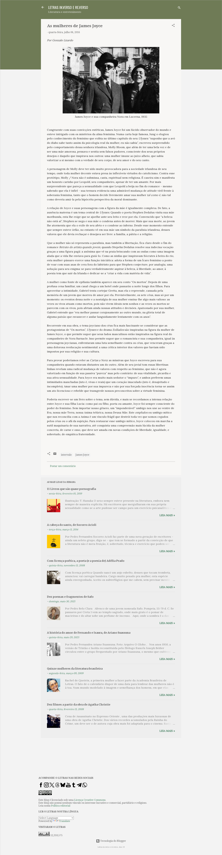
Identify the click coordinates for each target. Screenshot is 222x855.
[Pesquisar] (179, 8)
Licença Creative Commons (89, 800)
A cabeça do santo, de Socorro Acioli (71, 525)
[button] (173, 26)
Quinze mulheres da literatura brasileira (75, 668)
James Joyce (82, 454)
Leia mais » (167, 515)
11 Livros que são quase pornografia (71, 489)
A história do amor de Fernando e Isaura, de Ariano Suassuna (88, 632)
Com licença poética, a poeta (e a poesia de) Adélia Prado (85, 560)
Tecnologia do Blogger (113, 840)
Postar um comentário (63, 466)
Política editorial (60, 805)
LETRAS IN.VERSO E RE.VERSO (68, 7)
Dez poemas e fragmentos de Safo (70, 596)
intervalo (66, 454)
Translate (64, 821)
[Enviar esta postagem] (55, 454)
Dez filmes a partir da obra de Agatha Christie (78, 704)
